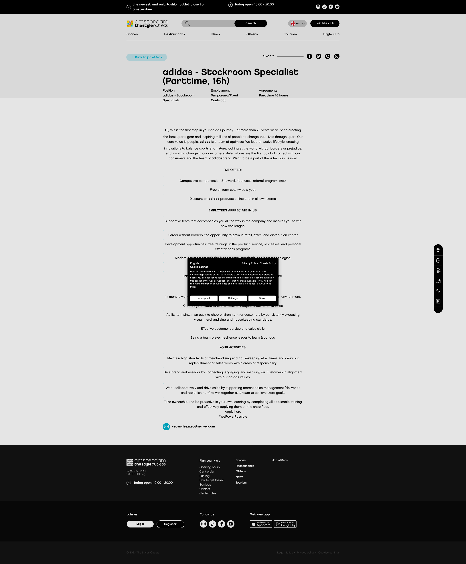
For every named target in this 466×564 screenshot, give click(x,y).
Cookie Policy (268, 263)
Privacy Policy (250, 263)
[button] (196, 263)
